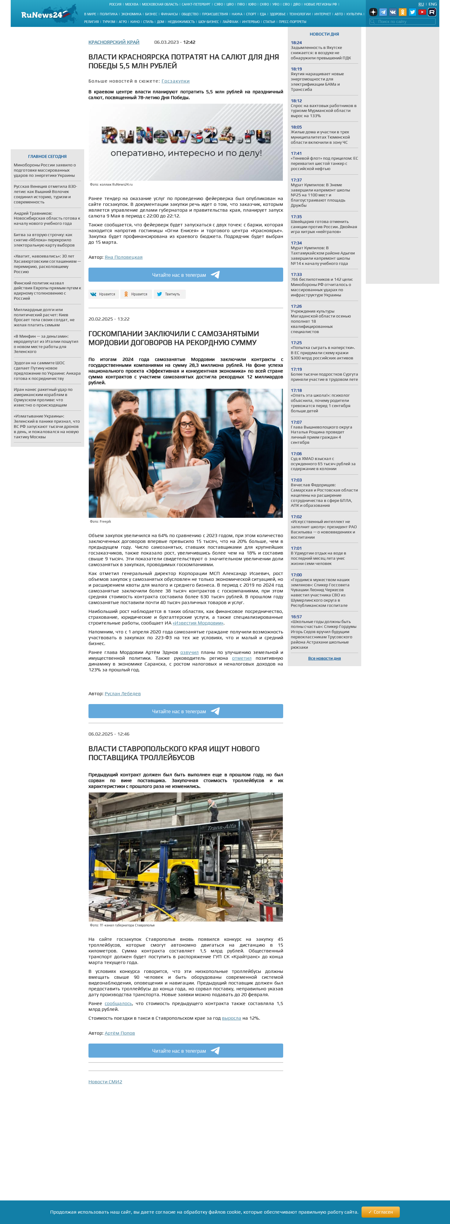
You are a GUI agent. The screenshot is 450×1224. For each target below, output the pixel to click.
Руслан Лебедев (123, 693)
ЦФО (230, 4)
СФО (286, 4)
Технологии (300, 14)
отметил (242, 658)
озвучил (189, 652)
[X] (170, 291)
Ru (421, 4)
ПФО (241, 4)
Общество (190, 14)
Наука (237, 14)
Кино (135, 22)
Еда (263, 14)
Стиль (148, 22)
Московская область (160, 4)
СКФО (264, 4)
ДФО (296, 4)
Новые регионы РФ (320, 4)
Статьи (269, 22)
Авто (339, 14)
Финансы (169, 14)
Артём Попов (120, 1033)
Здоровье (278, 14)
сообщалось (118, 1003)
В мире (90, 14)
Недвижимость (181, 22)
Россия (115, 4)
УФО (275, 4)
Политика (109, 14)
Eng (433, 4)
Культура (354, 14)
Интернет (322, 14)
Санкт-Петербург (196, 4)
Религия (91, 22)
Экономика (131, 14)
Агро (123, 22)
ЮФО (252, 4)
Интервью (251, 22)
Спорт (251, 14)
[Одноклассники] (136, 291)
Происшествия (215, 14)
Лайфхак (230, 22)
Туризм (109, 22)
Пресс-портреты (292, 22)
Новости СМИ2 (105, 1082)
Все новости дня (324, 658)
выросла (231, 1018)
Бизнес (151, 14)
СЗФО (218, 4)
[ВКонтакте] (103, 291)
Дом (160, 22)
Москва (131, 4)
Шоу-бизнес (208, 22)
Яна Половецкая (124, 257)
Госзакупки (176, 81)
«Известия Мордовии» (198, 623)
